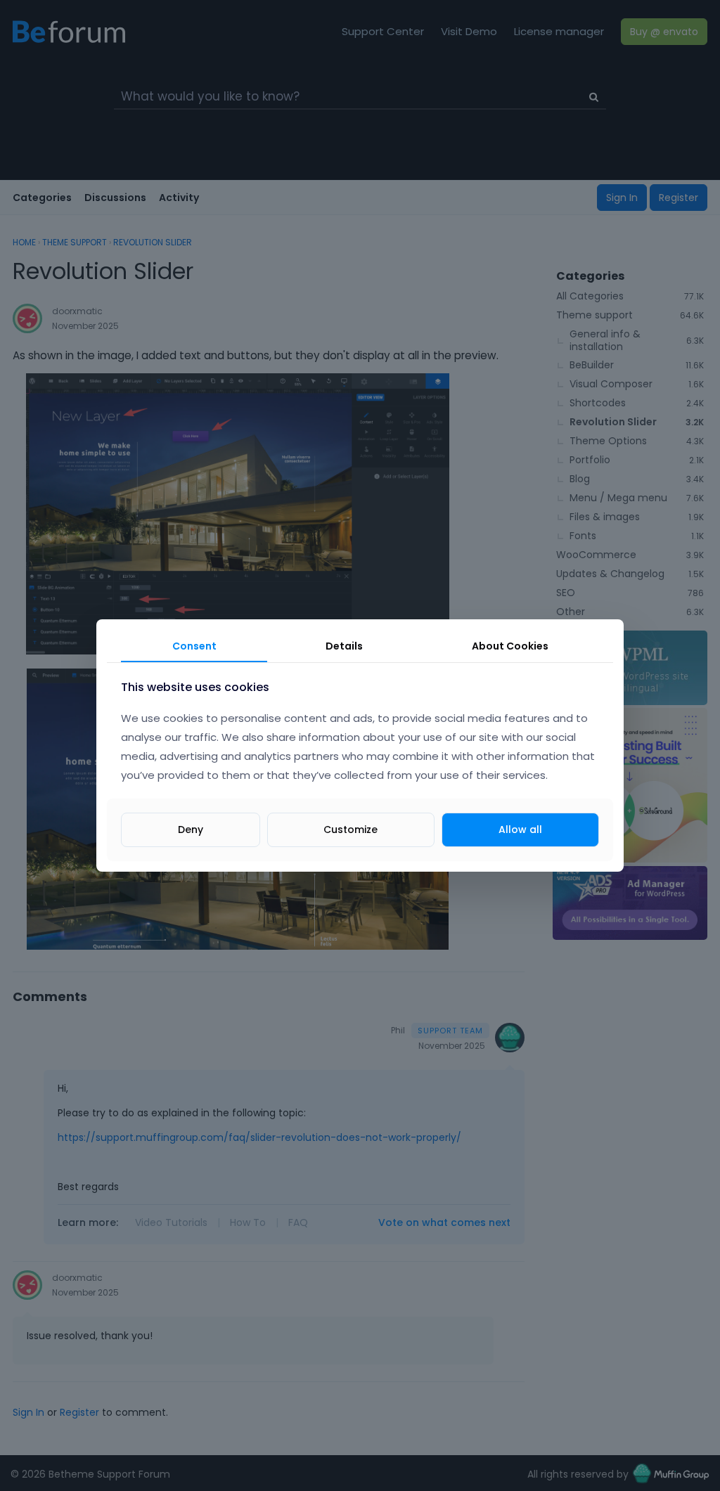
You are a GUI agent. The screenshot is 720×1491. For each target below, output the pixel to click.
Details (344, 646)
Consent (194, 646)
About (510, 646)
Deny (190, 829)
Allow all (520, 829)
